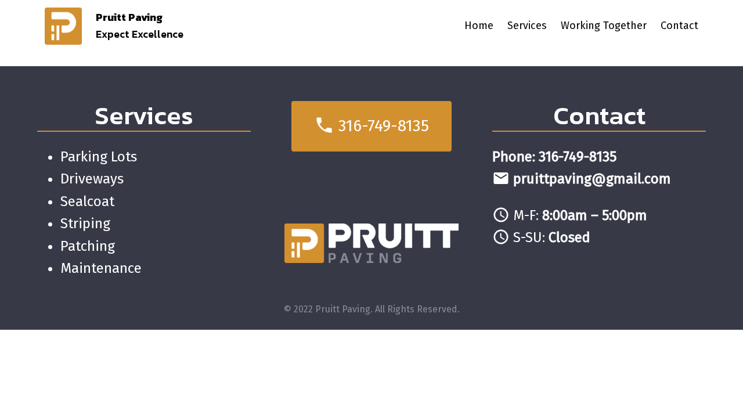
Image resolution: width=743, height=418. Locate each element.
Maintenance (101, 268)
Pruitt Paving (129, 17)
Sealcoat (87, 201)
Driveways (92, 179)
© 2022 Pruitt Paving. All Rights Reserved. (372, 309)
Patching (87, 246)
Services (144, 115)
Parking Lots (98, 157)
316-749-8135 (371, 125)
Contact (599, 115)
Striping (85, 223)
